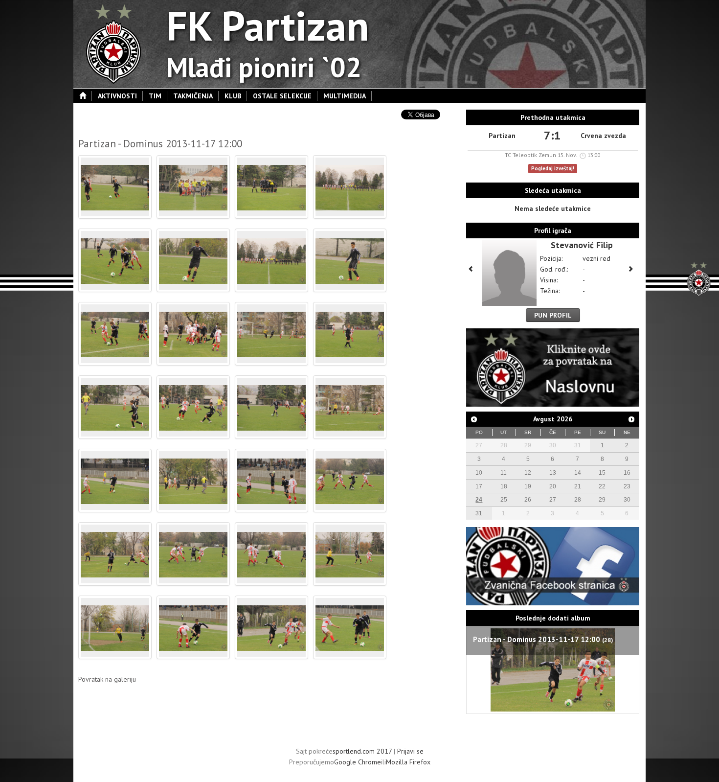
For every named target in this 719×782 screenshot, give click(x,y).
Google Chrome (357, 762)
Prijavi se (410, 751)
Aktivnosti (117, 96)
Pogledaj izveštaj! (552, 168)
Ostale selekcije (282, 96)
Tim (155, 96)
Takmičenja (193, 96)
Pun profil (553, 315)
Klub (233, 96)
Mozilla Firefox (408, 762)
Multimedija (344, 96)
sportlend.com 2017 (362, 751)
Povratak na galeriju (107, 679)
